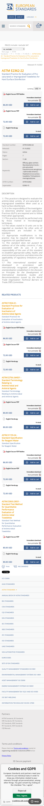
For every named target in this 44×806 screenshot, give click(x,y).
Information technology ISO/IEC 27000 (18, 703)
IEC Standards (7, 624)
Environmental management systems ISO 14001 (21, 675)
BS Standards (18, 718)
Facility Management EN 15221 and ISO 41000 (20, 692)
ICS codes (6, 578)
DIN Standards (8, 618)
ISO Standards (8, 641)
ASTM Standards (8, 53)
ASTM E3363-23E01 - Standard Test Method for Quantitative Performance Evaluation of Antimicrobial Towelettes (12, 516)
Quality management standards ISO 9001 (19, 669)
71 (11, 54)
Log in (11, 17)
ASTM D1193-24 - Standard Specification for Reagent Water (12, 440)
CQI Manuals (6, 728)
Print (8, 566)
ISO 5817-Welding (9, 697)
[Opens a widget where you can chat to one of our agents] (35, 802)
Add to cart (34, 105)
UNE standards (8, 646)
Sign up (19, 17)
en (35, 17)
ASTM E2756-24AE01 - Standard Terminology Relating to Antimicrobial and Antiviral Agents (12, 387)
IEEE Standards (8, 629)
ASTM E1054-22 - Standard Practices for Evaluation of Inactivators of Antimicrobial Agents (12, 312)
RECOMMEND (23, 566)
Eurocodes (6, 658)
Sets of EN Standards (10, 663)
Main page (5, 52)
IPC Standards (8, 635)
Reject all (22, 791)
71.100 (17, 54)
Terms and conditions (21, 748)
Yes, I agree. (22, 796)
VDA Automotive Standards (13, 652)
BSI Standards (7, 601)
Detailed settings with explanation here (22, 801)
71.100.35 (26, 54)
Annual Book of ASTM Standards (15, 595)
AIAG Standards (8, 584)
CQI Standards (8, 612)
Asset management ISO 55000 (13, 680)
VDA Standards (17, 726)
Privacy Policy (6, 756)
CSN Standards (8, 607)
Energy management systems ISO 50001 (18, 686)
